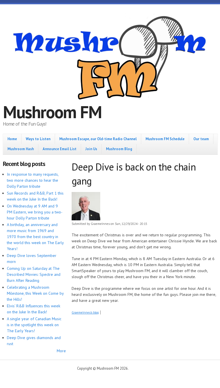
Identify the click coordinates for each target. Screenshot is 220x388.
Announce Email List (59, 149)
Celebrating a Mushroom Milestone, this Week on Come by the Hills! (35, 293)
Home (12, 138)
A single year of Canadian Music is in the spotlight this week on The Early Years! (34, 324)
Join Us (91, 149)
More (61, 350)
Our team (201, 138)
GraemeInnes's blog (85, 312)
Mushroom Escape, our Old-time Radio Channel (98, 138)
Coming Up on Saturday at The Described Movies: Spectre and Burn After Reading (33, 274)
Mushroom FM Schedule (165, 138)
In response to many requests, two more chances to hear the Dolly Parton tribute (32, 180)
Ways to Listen (38, 138)
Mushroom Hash (20, 149)
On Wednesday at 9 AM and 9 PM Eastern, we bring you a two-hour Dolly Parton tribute (34, 212)
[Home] (110, 58)
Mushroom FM (52, 112)
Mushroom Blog (119, 149)
